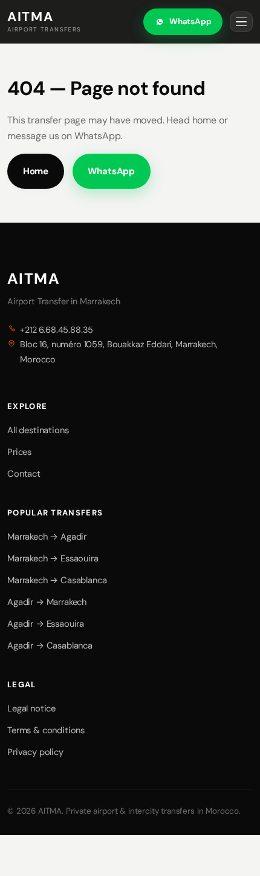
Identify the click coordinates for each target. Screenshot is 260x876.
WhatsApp (190, 21)
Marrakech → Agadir (46, 537)
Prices (19, 452)
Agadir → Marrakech (46, 602)
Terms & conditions (46, 730)
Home (35, 171)
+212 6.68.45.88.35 (56, 329)
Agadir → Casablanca (50, 645)
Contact (24, 474)
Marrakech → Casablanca (56, 580)
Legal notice (31, 708)
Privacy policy (35, 752)
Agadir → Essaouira (45, 624)
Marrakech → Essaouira (53, 558)
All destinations (37, 430)
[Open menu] (241, 21)
